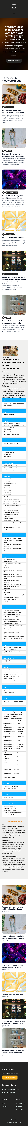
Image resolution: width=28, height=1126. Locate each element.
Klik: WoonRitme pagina (10, 432)
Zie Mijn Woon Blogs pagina (11, 525)
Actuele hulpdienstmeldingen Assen (13, 731)
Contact (4, 1106)
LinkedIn (20, 1109)
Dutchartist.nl (7, 490)
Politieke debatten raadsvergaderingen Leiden (11, 519)
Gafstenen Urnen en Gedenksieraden (14, 403)
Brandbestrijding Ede (9, 670)
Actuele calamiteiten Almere (11, 619)
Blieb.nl (6, 497)
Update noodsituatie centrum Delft (13, 626)
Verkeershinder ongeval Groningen (13, 617)
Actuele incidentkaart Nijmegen (12, 621)
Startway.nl (7, 488)
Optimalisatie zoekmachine (11, 690)
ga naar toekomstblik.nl (10, 681)
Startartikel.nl (7, 479)
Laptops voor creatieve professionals (14, 523)
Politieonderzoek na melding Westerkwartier (11, 753)
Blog (3, 1103)
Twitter (20, 1106)
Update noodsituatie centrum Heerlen (14, 636)
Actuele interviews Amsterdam (12, 672)
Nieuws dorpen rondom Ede (11, 810)
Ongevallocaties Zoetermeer (11, 499)
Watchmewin (7, 456)
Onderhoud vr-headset (10, 559)
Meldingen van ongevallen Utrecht (13, 714)
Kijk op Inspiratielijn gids (10, 468)
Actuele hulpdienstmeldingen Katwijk (14, 744)
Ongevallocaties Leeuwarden (12, 501)
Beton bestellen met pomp (11, 443)
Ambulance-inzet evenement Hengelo (14, 595)
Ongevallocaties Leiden (10, 503)
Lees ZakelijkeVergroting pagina (12, 434)
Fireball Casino (8, 454)
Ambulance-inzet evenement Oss (13, 584)
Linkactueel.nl (7, 481)
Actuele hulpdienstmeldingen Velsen (14, 734)
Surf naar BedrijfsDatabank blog (12, 647)
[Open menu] (14, 13)
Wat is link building (9, 692)
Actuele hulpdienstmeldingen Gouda (14, 727)
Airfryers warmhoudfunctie (11, 561)
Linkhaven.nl (7, 492)
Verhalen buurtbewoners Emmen (13, 718)
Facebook (21, 1103)
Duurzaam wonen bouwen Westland (14, 425)
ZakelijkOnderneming (9, 777)
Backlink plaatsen (14, 60)
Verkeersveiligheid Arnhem (11, 623)
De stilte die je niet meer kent (13, 237)
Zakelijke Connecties (9, 679)
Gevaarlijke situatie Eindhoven (12, 614)
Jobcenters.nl (7, 494)
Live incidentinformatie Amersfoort (13, 538)
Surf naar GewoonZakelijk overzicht (13, 638)
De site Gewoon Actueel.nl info (12, 465)
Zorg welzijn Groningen (10, 808)
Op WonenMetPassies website (12, 652)
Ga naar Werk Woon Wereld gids (13, 813)
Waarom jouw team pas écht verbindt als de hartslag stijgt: (14, 31)
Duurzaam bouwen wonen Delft (12, 721)
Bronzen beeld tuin (9, 797)
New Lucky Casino (9, 452)
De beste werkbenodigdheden (12, 423)
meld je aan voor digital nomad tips (13, 712)
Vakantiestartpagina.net (10, 483)
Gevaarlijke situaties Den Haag (12, 612)
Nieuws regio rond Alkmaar (11, 716)
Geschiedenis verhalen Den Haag (13, 674)
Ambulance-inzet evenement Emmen (14, 574)
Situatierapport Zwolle (10, 806)
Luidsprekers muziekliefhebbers (12, 506)
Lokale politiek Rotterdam (11, 510)
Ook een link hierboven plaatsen (14, 821)
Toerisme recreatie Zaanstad (11, 512)
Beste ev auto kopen (9, 414)
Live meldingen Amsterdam (11, 610)
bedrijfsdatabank (8, 405)
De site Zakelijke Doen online (12, 815)
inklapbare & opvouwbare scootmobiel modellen (11, 787)
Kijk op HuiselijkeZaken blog (11, 649)
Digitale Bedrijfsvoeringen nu (11, 597)
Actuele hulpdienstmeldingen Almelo (14, 729)
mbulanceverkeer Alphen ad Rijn (13, 564)
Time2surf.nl (7, 486)
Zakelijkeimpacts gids (9, 470)
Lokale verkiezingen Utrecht (11, 508)
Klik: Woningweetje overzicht (11, 676)
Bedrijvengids (7, 661)
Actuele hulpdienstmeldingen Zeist (13, 746)
